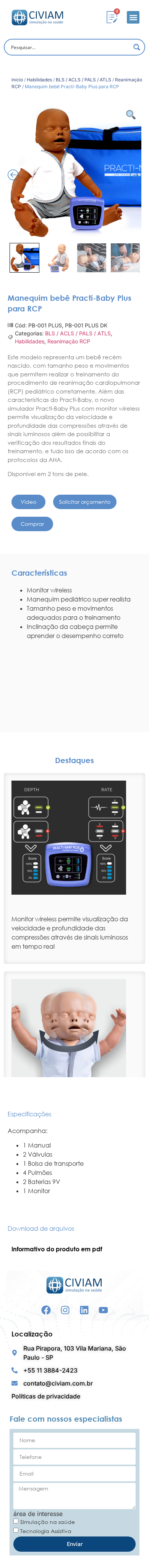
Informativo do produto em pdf (56, 1249)
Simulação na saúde (47, 1521)
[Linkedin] (84, 1310)
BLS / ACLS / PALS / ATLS (83, 80)
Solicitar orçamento (84, 501)
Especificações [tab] (29, 1114)
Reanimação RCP (68, 341)
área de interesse (38, 1514)
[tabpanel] (74, 1160)
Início (17, 80)
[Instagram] (65, 1310)
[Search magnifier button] (136, 47)
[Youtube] (103, 1310)
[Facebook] (46, 1310)
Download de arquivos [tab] (41, 1228)
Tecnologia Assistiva (45, 1530)
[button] (133, 17)
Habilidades (39, 80)
